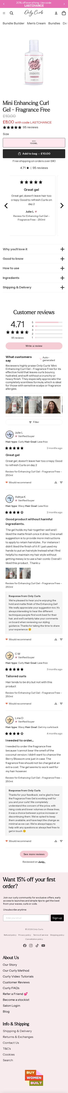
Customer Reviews (16, 982)
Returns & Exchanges (18, 1037)
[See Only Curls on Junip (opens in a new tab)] (41, 861)
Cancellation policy (34, 939)
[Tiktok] (37, 945)
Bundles (54, 23)
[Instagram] (31, 945)
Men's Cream (36, 23)
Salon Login (11, 1006)
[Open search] (11, 13)
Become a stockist (16, 1000)
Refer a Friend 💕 (15, 994)
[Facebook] (25, 945)
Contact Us (11, 1043)
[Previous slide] (4, 4)
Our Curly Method (16, 970)
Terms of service (40, 935)
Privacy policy (24, 935)
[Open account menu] (56, 13)
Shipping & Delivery (17, 287)
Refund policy (10, 935)
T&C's (7, 1049)
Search (8, 1060)
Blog (6, 1011)
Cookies (9, 1054)
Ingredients (11, 278)
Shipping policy (57, 935)
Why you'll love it (15, 249)
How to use (11, 268)
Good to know (13, 259)
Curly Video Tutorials (18, 976)
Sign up (57, 918)
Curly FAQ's (11, 988)
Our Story (10, 965)
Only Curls (38, 929)
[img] (36, 211)
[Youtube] (43, 945)
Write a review (34, 345)
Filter (36, 422)
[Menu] (4, 13)
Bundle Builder (13, 23)
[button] (6, 206)
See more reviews (34, 854)
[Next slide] (64, 4)
